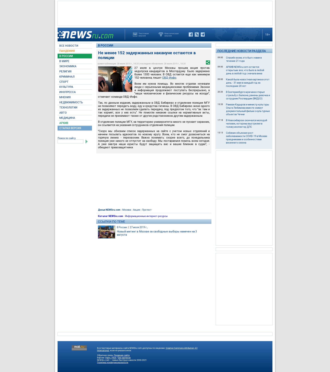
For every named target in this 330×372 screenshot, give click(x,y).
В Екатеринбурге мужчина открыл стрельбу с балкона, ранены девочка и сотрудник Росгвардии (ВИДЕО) (248, 95)
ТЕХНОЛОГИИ (68, 107)
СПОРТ (64, 81)
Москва (126, 209)
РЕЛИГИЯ (65, 71)
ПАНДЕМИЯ (67, 51)
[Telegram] (203, 34)
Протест (147, 209)
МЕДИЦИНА (67, 117)
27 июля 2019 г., (139, 227)
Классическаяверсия (171, 34)
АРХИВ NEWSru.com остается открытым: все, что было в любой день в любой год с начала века (245, 70)
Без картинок (124, 358)
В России (105, 45)
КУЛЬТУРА (66, 87)
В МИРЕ (64, 61)
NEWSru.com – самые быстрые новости (116, 360)
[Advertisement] (165, 13)
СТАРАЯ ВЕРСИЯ (70, 128)
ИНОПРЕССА (67, 92)
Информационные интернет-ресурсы (146, 216)
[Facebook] (191, 34)
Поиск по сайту (67, 138)
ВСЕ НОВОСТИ (68, 45)
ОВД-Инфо (169, 77)
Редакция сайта (122, 355)
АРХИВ (63, 123)
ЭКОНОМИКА (67, 66)
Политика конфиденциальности (112, 362)
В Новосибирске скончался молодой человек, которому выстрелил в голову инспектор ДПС (246, 123)
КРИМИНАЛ (67, 76)
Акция (136, 209)
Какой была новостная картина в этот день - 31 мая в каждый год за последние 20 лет (248, 82)
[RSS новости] (197, 34)
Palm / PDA (110, 358)
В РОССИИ (66, 56)
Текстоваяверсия (144, 34)
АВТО (63, 112)
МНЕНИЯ (65, 97)
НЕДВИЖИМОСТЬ (71, 102)
